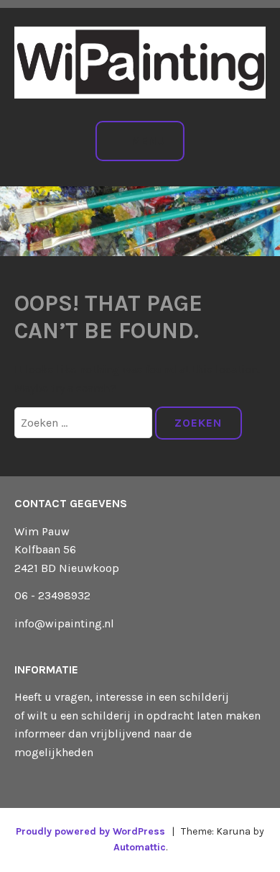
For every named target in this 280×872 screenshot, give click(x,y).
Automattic (139, 847)
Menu (148, 140)
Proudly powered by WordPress (90, 831)
